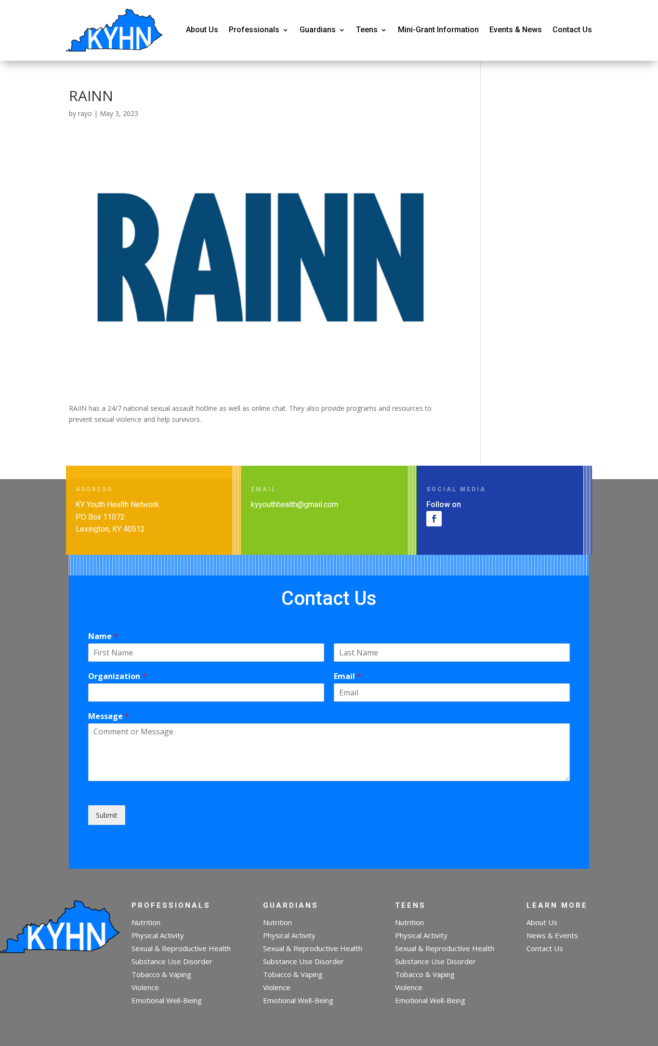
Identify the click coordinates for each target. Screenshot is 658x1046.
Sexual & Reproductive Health (181, 948)
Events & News (515, 29)
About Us (202, 29)
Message (108, 716)
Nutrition (146, 922)
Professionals (254, 29)
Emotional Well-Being (167, 1000)
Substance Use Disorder (172, 961)
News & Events (552, 935)
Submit (107, 815)
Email (347, 676)
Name (103, 636)
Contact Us (572, 29)
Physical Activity (158, 935)
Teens (367, 29)
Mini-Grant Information (438, 29)
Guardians (318, 29)
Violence (145, 987)
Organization (117, 676)
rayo (85, 113)
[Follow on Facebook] (434, 518)
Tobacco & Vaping (161, 974)
